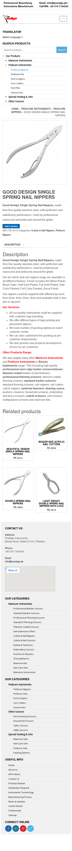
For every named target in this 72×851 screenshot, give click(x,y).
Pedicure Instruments (36, 108)
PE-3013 (18, 453)
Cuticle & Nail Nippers (42, 230)
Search (61, 50)
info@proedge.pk (14, 561)
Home (15, 108)
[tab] (14, 245)
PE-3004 (18, 504)
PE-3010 (51, 505)
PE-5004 (52, 445)
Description (12, 244)
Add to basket (11, 226)
